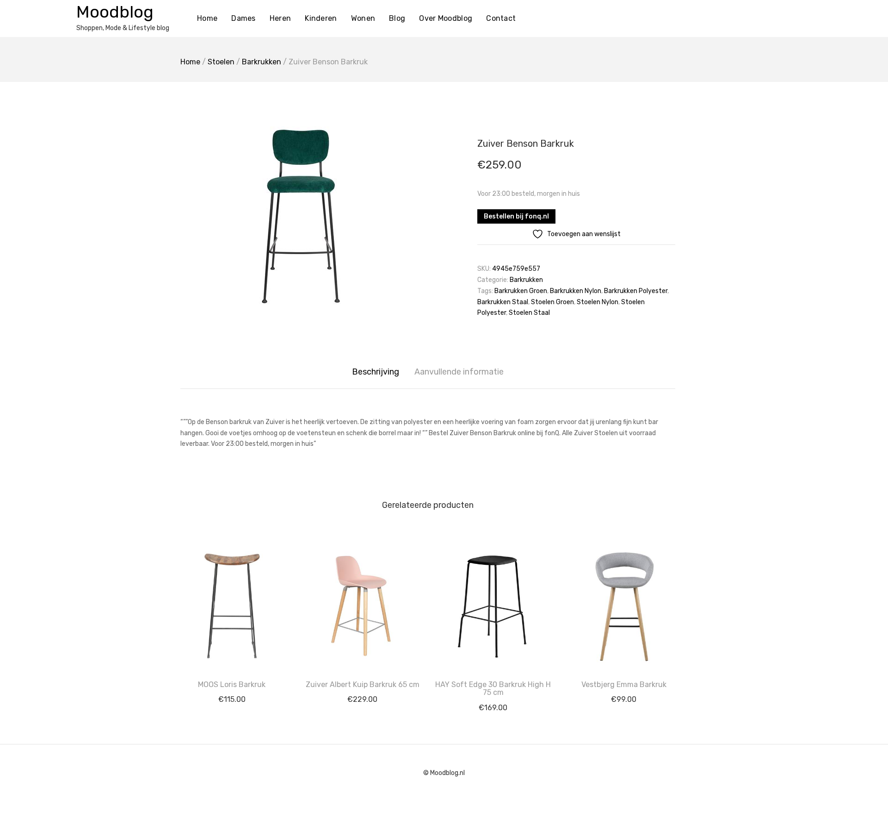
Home (207, 18)
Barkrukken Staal (502, 302)
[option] (300, 216)
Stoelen (221, 61)
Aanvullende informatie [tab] (459, 372)
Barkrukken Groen (520, 291)
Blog (397, 18)
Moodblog (115, 12)
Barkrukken (261, 61)
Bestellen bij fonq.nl (516, 216)
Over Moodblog (445, 18)
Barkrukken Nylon (575, 291)
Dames (243, 18)
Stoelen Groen (552, 302)
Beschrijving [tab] (375, 372)
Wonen (363, 18)
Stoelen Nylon (597, 302)
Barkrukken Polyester (635, 291)
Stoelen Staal (529, 313)
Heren (280, 18)
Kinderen (321, 18)
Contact (501, 18)
